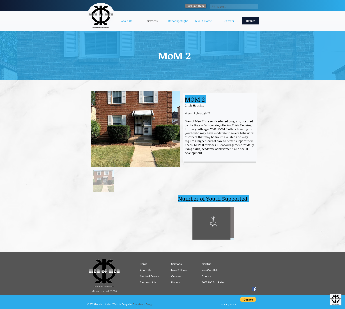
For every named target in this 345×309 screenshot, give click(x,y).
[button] (178, 21)
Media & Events (149, 276)
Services (176, 264)
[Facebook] (254, 289)
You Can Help (210, 270)
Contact (207, 264)
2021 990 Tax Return (214, 282)
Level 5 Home (179, 270)
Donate (206, 276)
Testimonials (148, 282)
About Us (145, 270)
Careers (176, 276)
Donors (175, 282)
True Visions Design (143, 304)
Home (144, 264)
